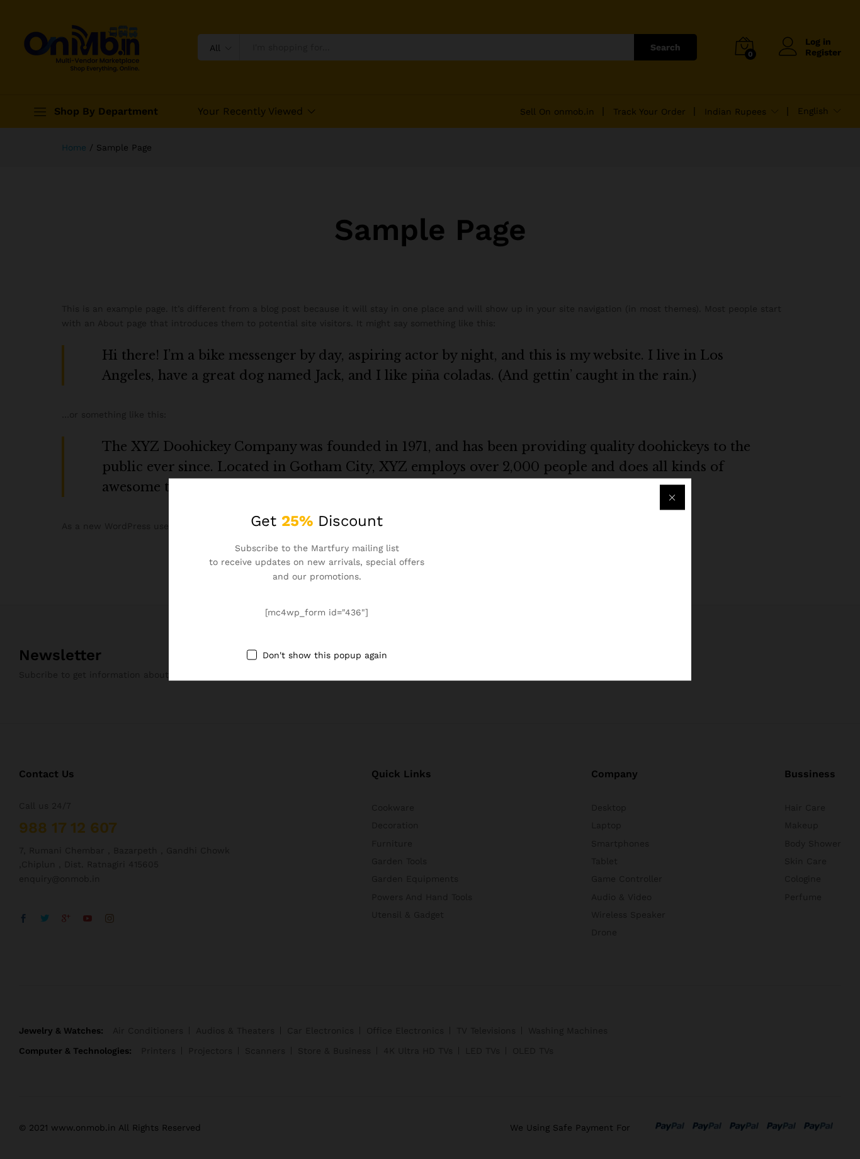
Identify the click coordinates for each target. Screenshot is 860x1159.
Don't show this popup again (325, 654)
